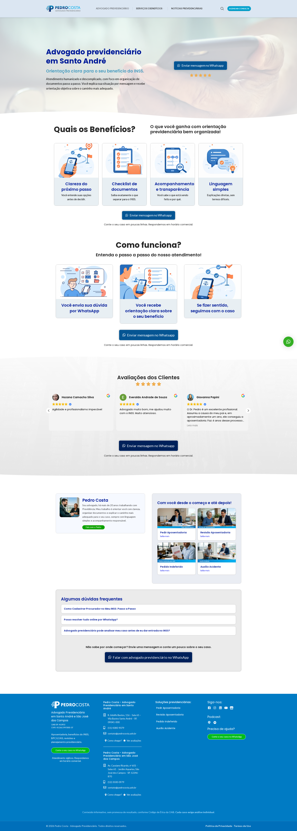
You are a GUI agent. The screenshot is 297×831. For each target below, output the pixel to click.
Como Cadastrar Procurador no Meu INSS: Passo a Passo (100, 608)
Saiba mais (164, 536)
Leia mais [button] (192, 425)
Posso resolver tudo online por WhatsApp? (91, 619)
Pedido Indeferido (171, 566)
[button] (248, 410)
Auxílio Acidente (210, 566)
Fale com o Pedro (93, 527)
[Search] (222, 8)
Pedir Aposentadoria (173, 532)
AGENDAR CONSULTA (239, 8)
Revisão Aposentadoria (215, 532)
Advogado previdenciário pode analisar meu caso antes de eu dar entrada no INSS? (117, 630)
